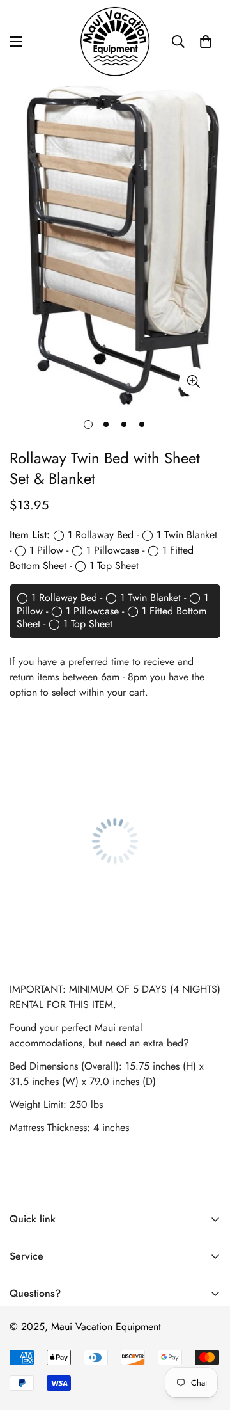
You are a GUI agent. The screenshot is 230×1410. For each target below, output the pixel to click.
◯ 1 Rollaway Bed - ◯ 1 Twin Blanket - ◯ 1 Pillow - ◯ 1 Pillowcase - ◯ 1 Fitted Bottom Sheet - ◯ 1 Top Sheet (112, 611)
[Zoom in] (193, 381)
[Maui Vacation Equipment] (115, 41)
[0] (205, 41)
